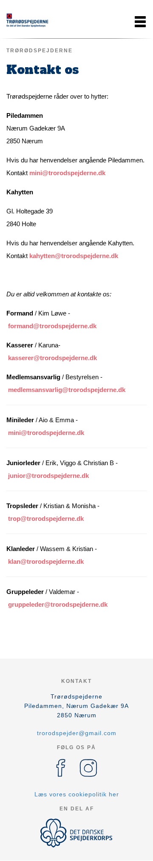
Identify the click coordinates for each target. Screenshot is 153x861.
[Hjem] (27, 22)
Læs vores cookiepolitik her (76, 794)
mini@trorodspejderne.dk (67, 172)
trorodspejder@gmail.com (76, 733)
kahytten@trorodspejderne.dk (73, 255)
